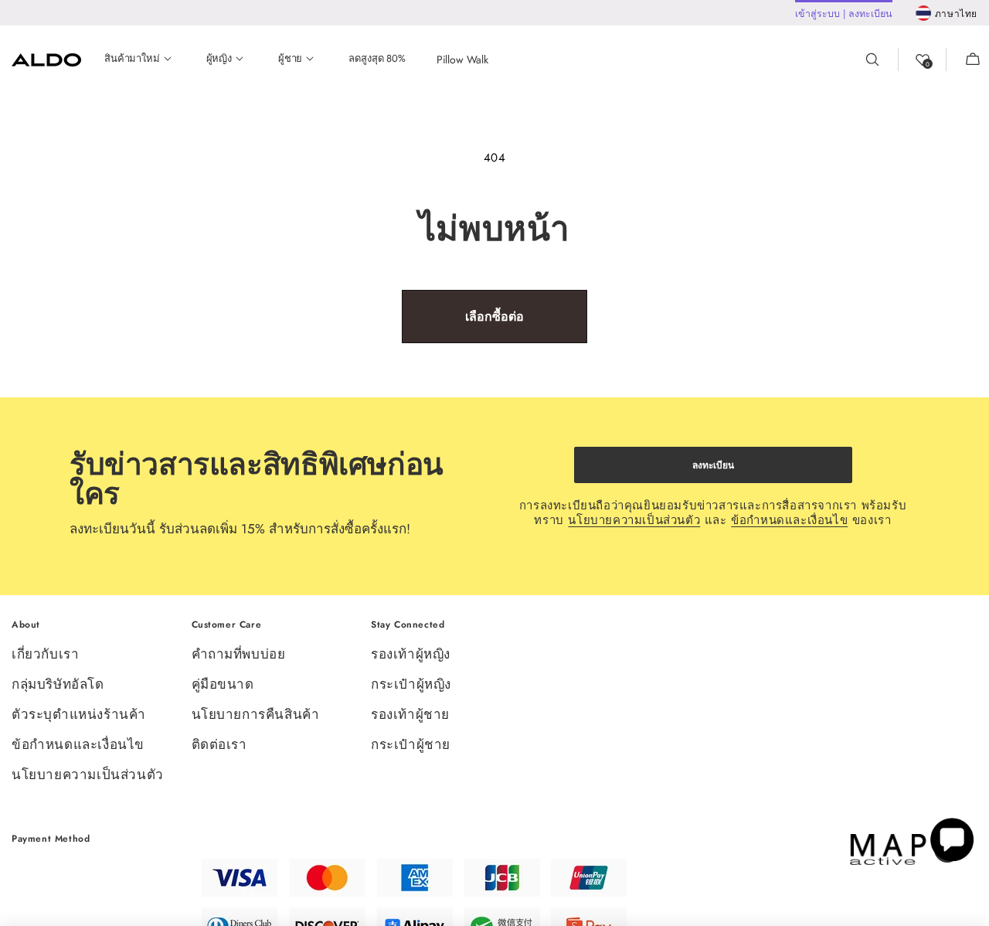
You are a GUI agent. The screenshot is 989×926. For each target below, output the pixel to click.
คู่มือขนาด (223, 684)
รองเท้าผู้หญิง (410, 655)
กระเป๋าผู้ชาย (410, 744)
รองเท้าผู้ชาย (410, 714)
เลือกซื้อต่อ (494, 316)
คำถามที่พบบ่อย (239, 655)
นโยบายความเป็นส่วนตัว (634, 520)
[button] (964, 59)
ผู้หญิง (219, 59)
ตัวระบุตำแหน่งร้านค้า (79, 714)
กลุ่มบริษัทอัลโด (58, 684)
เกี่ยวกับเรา (45, 655)
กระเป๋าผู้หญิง (411, 684)
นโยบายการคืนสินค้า (256, 714)
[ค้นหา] (882, 59)
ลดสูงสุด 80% (376, 59)
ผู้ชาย (290, 59)
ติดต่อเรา (219, 744)
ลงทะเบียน (713, 465)
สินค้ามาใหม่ (132, 59)
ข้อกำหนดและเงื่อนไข (789, 520)
